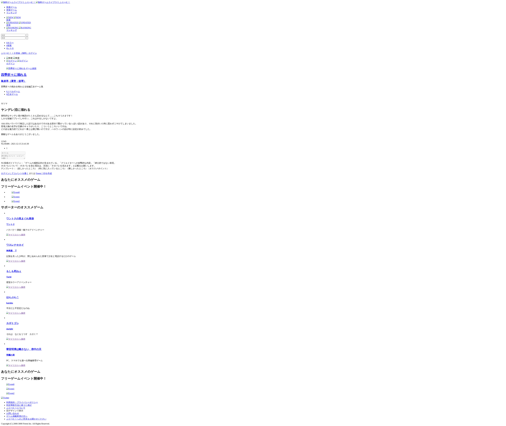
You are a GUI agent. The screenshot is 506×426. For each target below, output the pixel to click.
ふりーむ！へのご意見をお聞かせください (26, 419)
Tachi (8, 277)
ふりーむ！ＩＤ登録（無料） (14, 53)
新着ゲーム (11, 7)
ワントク (10, 224)
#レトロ (10, 48)
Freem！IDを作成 (44, 173)
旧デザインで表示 (14, 411)
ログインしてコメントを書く (14, 173)
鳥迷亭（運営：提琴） (13, 81)
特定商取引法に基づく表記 (19, 405)
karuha (9, 303)
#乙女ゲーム (12, 94)
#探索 (9, 45)
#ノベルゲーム (13, 91)
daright (9, 329)
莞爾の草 (10, 355)
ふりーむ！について (15, 408)
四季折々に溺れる (14, 74)
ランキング (11, 13)
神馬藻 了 (11, 251)
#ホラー (10, 43)
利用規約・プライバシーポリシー (22, 402)
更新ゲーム (11, 10)
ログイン (32, 53)
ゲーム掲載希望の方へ (16, 416)
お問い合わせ (12, 413)
